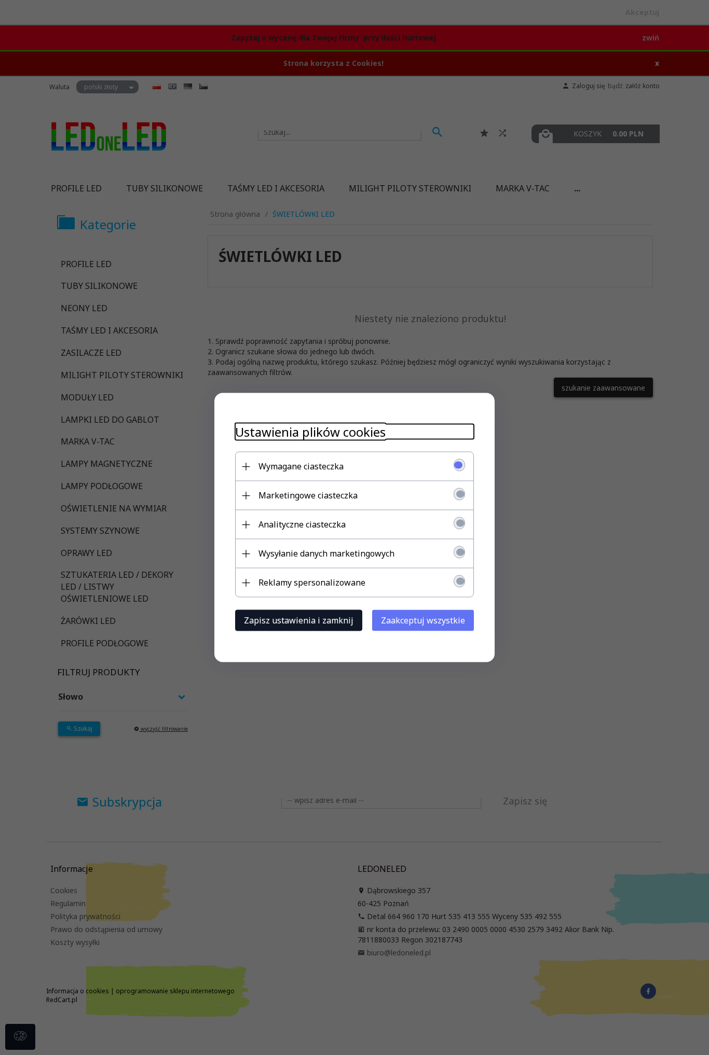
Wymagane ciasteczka (301, 466)
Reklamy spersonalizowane (311, 582)
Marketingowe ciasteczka (308, 495)
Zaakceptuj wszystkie (423, 620)
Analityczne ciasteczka (302, 524)
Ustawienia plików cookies (310, 431)
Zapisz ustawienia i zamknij (298, 620)
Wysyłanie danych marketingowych (326, 553)
